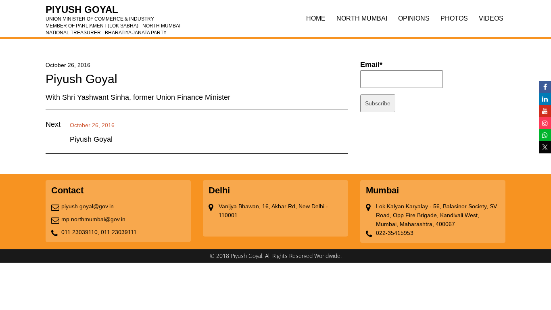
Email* (371, 65)
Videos (491, 18)
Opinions (414, 18)
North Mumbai (361, 18)
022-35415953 (394, 233)
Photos (454, 18)
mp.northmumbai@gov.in (93, 219)
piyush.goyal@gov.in (87, 206)
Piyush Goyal (113, 12)
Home (316, 18)
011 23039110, (80, 232)
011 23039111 (119, 232)
